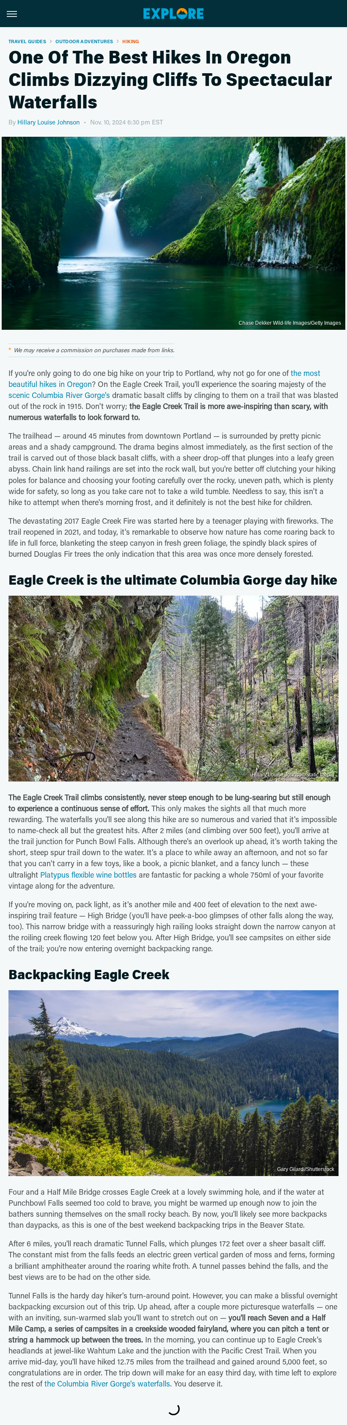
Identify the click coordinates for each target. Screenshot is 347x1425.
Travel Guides (27, 41)
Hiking (130, 41)
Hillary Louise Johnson (48, 122)
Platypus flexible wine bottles (88, 875)
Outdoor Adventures (84, 41)
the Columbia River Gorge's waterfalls (107, 1383)
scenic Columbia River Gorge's (59, 395)
